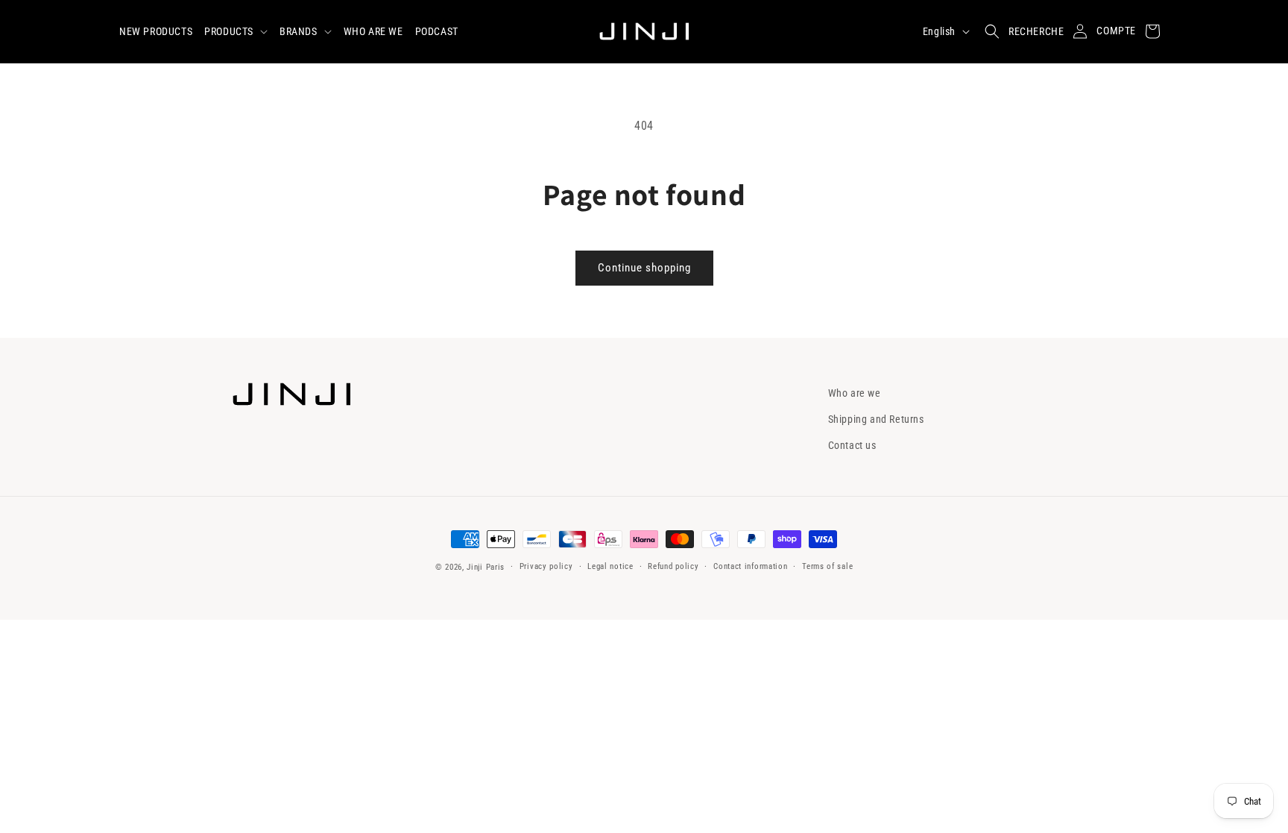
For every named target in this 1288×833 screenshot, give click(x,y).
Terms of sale (827, 566)
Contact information (750, 566)
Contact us (852, 445)
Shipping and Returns (876, 419)
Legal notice (610, 566)
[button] (236, 31)
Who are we (854, 393)
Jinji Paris (486, 567)
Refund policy (673, 566)
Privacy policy (546, 566)
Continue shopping (644, 267)
